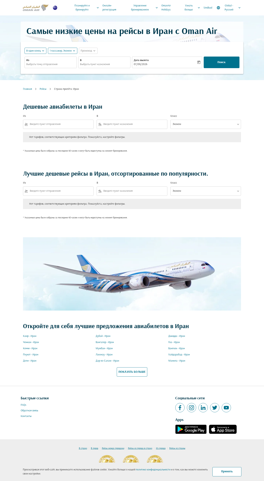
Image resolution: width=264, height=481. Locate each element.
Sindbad (208, 7)
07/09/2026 (140, 64)
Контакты (26, 416)
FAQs (23, 405)
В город (94, 448)
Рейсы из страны (177, 448)
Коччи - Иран (30, 348)
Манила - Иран (176, 360)
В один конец (33, 50)
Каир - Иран (29, 336)
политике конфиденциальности (153, 469)
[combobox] (50, 64)
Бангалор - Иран (105, 342)
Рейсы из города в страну (140, 448)
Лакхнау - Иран (104, 354)
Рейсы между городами (113, 448)
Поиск (221, 62)
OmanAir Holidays (166, 7)
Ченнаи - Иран (31, 342)
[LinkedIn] (203, 407)
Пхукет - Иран (30, 354)
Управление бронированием (145, 7)
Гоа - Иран (174, 342)
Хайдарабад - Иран (179, 354)
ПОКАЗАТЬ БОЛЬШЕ (132, 371)
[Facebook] (180, 407)
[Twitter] (214, 407)
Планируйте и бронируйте (87, 7)
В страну (83, 448)
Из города (161, 448)
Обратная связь (29, 410)
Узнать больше (193, 7)
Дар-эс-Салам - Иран (107, 360)
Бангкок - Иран (176, 348)
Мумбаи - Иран (104, 348)
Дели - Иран (29, 360)
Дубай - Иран (103, 336)
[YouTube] (226, 407)
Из (27, 60)
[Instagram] (191, 407)
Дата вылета (141, 60)
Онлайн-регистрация (109, 7)
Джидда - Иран (176, 336)
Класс (173, 116)
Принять (227, 471)
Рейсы (43, 89)
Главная (27, 89)
